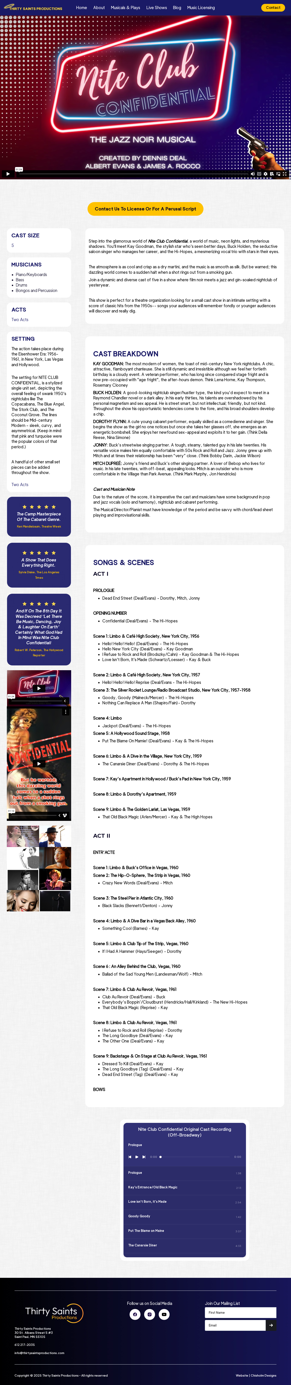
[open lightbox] (23, 836)
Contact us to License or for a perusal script (145, 209)
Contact (273, 7)
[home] (36, 7)
